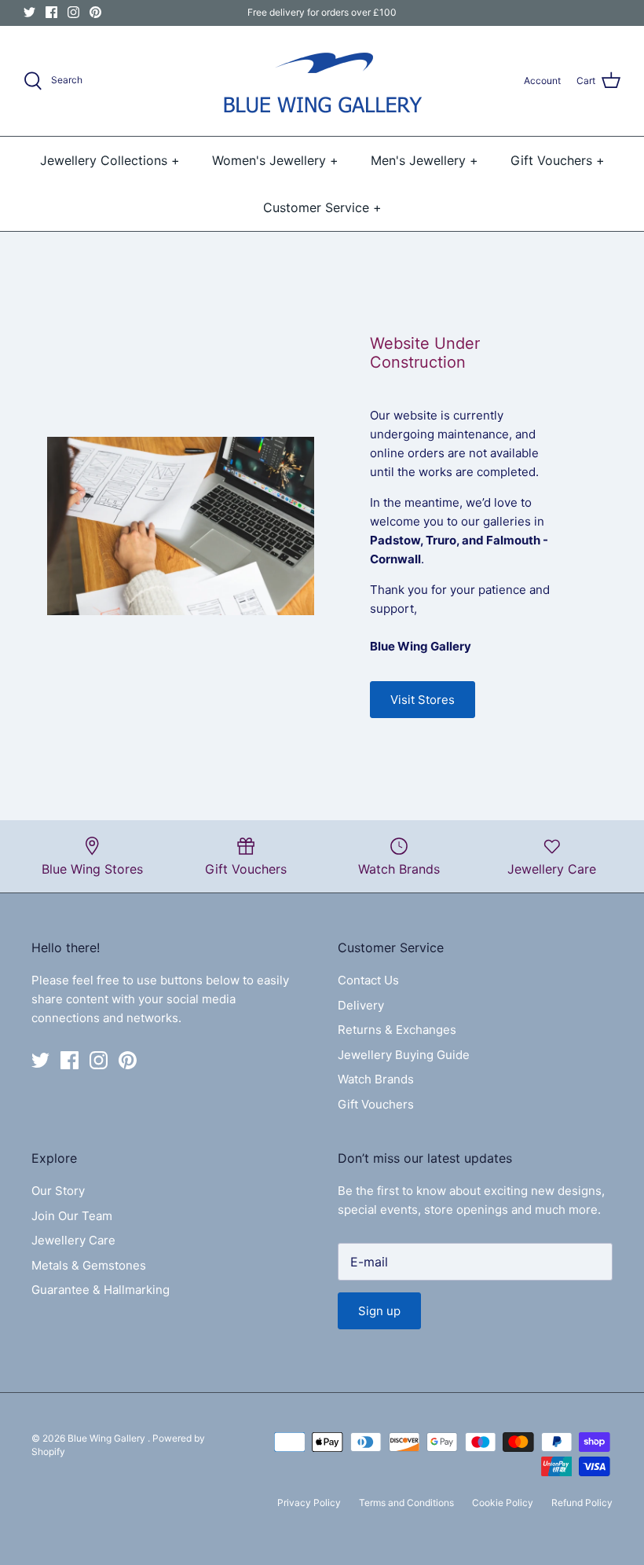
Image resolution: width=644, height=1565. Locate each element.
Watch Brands (376, 1079)
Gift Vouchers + (557, 160)
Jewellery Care (73, 1240)
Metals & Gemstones (88, 1265)
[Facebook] (51, 12)
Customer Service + (322, 207)
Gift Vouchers (376, 1104)
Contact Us (368, 980)
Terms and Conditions (406, 1502)
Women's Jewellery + (275, 160)
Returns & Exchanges (397, 1029)
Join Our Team (71, 1215)
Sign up (379, 1310)
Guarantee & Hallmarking (100, 1289)
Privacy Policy (309, 1502)
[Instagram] (73, 12)
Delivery (361, 1005)
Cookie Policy (502, 1502)
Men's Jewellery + (424, 160)
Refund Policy (582, 1502)
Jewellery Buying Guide (404, 1054)
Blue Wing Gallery (108, 1438)
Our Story (58, 1190)
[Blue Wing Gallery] (322, 81)
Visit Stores (422, 699)
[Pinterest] (95, 12)
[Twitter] (29, 12)
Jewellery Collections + (110, 160)
